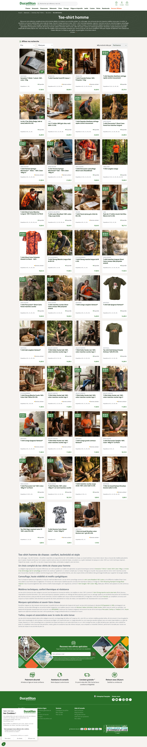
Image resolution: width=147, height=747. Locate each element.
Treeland (118, 609)
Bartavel (79, 607)
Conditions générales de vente (44, 711)
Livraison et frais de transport (42, 716)
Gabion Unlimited (87, 607)
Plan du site (59, 715)
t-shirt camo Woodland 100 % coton (93, 580)
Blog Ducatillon (79, 712)
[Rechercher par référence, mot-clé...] (38, 4)
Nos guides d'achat (80, 715)
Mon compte (59, 712)
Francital (105, 597)
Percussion (105, 609)
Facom (127, 609)
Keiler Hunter (98, 607)
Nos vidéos (78, 719)
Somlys (111, 609)
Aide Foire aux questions (82, 717)
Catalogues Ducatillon (62, 710)
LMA (112, 605)
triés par (108, 45)
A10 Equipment (105, 605)
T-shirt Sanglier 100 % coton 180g (87, 584)
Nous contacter (79, 710)
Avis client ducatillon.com (44, 719)
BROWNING (55, 609)
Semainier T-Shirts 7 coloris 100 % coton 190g (108, 569)
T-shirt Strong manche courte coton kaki (104, 592)
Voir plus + (24, 662)
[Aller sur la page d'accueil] (27, 3)
